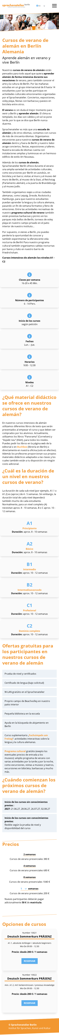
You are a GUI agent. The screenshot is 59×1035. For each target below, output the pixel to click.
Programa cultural (15, 751)
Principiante (29, 528)
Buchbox (22, 446)
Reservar (29, 961)
